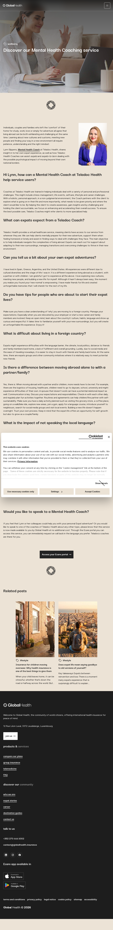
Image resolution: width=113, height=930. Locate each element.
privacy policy (34, 899)
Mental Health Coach (29, 149)
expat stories (10, 800)
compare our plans (13, 756)
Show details (101, 483)
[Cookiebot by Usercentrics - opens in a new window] (91, 437)
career (6, 807)
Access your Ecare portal (55, 554)
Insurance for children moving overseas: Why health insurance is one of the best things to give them (34, 667)
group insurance (11, 762)
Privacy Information (28, 461)
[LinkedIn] (6, 855)
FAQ (5, 775)
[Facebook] (19, 855)
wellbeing (13, 44)
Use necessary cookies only (20, 491)
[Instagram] (12, 855)
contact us (8, 819)
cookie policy (65, 899)
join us (9, 736)
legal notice (50, 899)
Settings (55, 491)
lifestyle (24, 660)
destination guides (12, 813)
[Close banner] (109, 437)
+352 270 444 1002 (13, 838)
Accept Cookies (92, 491)
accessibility (90, 899)
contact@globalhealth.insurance (20, 845)
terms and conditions (14, 899)
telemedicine (10, 769)
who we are (9, 794)
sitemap (78, 899)
